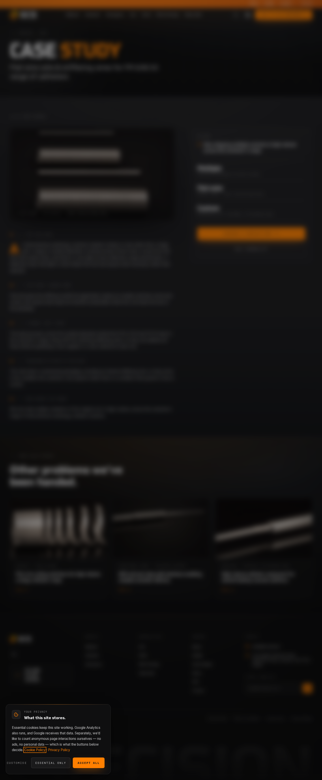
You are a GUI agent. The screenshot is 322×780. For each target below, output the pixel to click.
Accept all (89, 763)
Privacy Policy (59, 750)
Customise (17, 763)
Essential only (50, 763)
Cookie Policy (34, 750)
